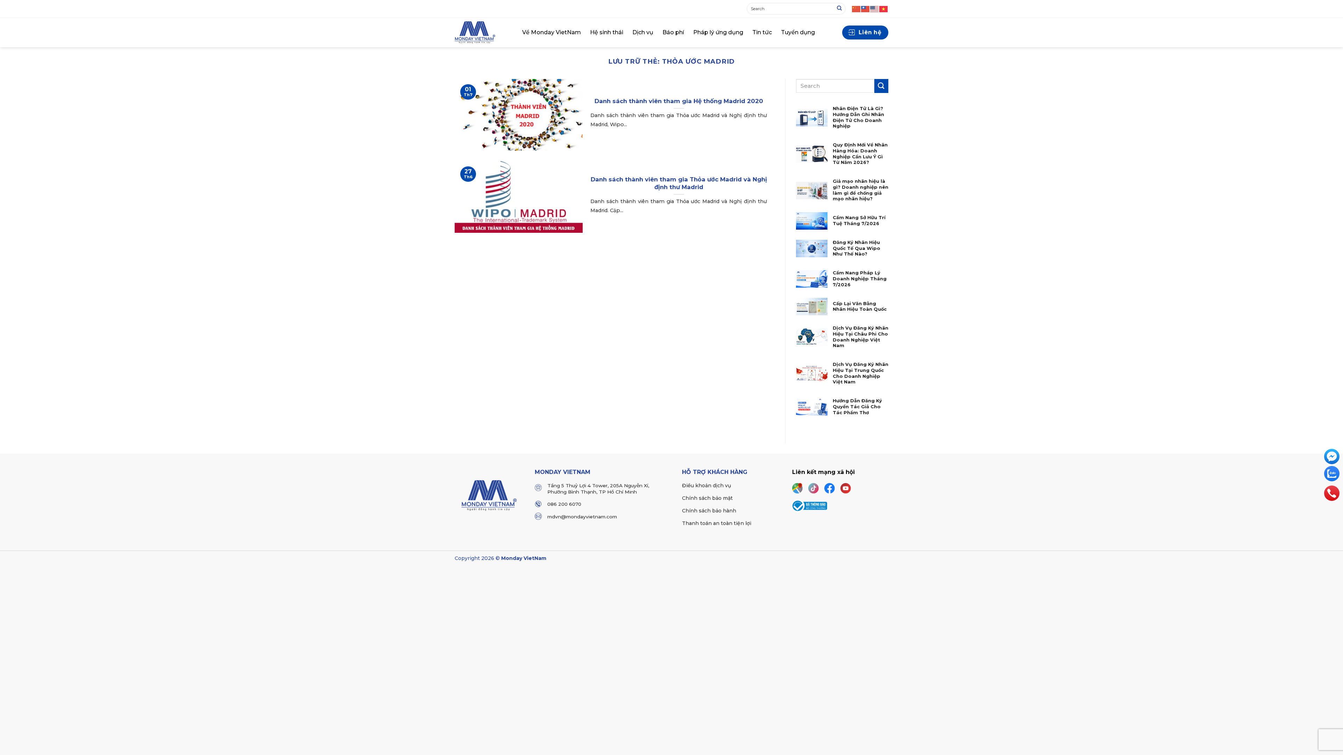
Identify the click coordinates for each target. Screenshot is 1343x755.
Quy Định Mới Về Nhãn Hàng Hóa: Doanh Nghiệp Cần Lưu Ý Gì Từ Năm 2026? (860, 153)
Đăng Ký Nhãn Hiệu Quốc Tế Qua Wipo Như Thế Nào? (856, 248)
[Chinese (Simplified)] (856, 8)
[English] (874, 8)
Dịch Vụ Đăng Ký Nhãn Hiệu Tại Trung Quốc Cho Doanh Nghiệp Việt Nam (860, 373)
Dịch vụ (642, 32)
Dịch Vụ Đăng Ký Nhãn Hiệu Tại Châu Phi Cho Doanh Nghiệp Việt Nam (860, 336)
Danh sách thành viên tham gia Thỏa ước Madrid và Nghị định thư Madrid (679, 183)
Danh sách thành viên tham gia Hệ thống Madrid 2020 (679, 101)
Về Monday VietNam (551, 32)
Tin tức (762, 32)
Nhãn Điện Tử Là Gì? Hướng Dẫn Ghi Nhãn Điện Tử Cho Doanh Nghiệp (858, 117)
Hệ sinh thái (606, 32)
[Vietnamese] (883, 8)
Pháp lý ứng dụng (718, 32)
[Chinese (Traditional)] (865, 8)
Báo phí (673, 32)
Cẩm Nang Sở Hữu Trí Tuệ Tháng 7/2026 (859, 220)
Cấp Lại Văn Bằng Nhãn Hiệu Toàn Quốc (860, 306)
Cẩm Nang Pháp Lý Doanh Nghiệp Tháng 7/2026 (860, 278)
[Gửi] (839, 8)
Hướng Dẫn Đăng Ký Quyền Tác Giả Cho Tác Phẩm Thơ (857, 406)
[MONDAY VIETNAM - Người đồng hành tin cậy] (483, 32)
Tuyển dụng (798, 32)
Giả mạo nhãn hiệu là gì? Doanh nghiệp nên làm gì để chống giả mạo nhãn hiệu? (860, 190)
